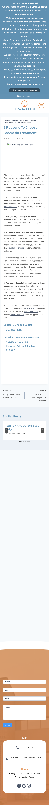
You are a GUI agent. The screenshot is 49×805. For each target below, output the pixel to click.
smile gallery (30, 308)
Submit (7, 725)
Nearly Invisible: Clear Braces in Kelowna (12, 394)
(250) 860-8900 (26, 747)
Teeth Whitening (18, 122)
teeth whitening (10, 206)
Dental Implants (26, 120)
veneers (20, 248)
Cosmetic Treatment (11, 120)
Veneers (28, 122)
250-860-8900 (14, 329)
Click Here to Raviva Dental (24, 90)
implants (12, 248)
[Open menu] (41, 105)
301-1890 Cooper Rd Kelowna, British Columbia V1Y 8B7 (20, 346)
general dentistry (17, 314)
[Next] (42, 430)
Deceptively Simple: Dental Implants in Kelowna (38, 396)
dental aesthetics (31, 311)
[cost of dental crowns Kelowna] (24, 156)
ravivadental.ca (35, 84)
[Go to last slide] (6, 430)
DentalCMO (9, 138)
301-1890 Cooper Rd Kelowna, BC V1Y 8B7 (26, 759)
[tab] (20, 441)
